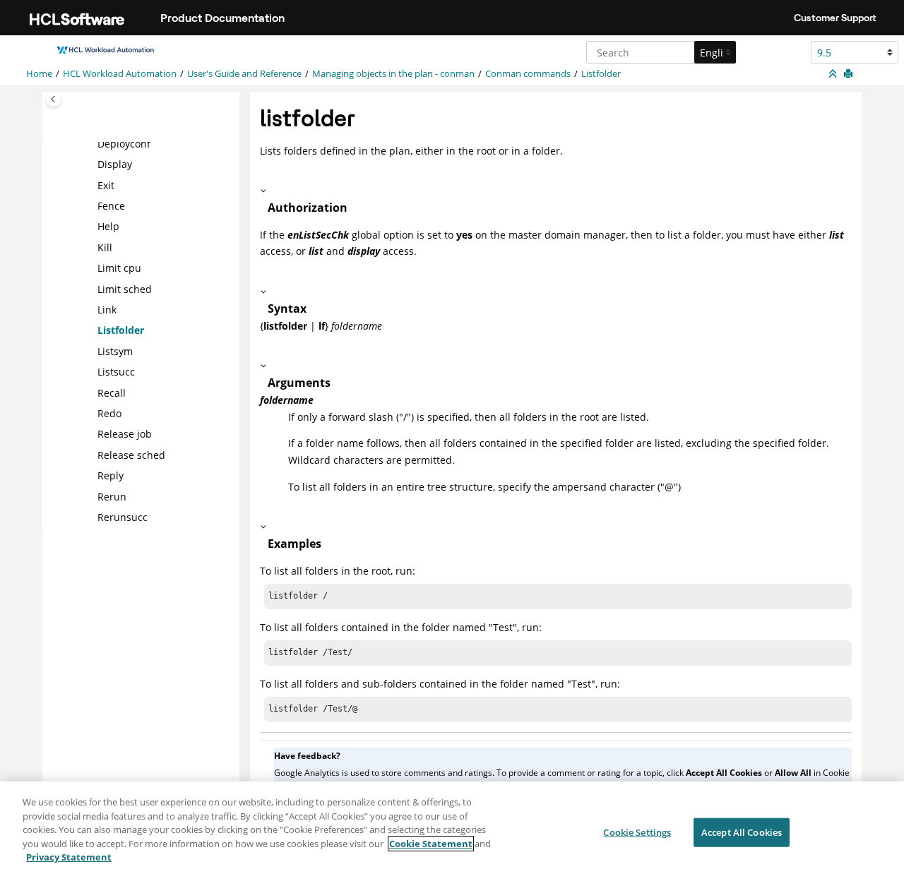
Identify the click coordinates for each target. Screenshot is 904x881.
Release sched (131, 455)
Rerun (111, 496)
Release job (124, 433)
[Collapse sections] (834, 74)
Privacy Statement (69, 857)
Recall (111, 393)
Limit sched (124, 289)
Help (108, 226)
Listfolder (601, 74)
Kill (104, 247)
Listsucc (116, 371)
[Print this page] (850, 74)
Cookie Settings (637, 831)
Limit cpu (119, 268)
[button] (91, 144)
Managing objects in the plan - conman (393, 74)
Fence (111, 205)
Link (107, 309)
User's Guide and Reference (244, 74)
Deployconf (123, 143)
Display (114, 164)
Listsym (115, 351)
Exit (105, 185)
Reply (110, 475)
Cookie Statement (430, 843)
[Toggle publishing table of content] (53, 99)
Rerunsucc (122, 517)
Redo (109, 413)
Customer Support (835, 17)
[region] (452, 831)
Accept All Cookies (741, 831)
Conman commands (528, 74)
